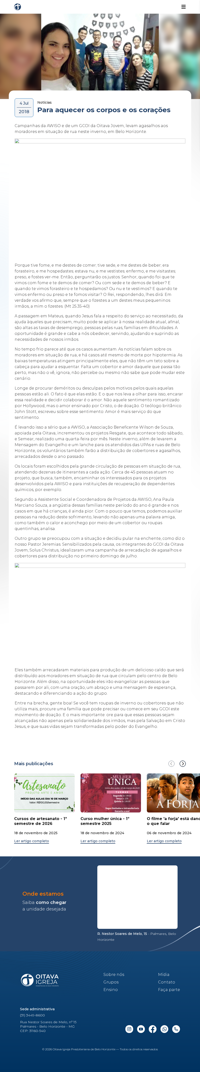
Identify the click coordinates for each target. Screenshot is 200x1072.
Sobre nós (113, 974)
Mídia (164, 974)
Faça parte (169, 989)
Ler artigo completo (31, 841)
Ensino (110, 989)
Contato (166, 982)
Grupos (111, 982)
